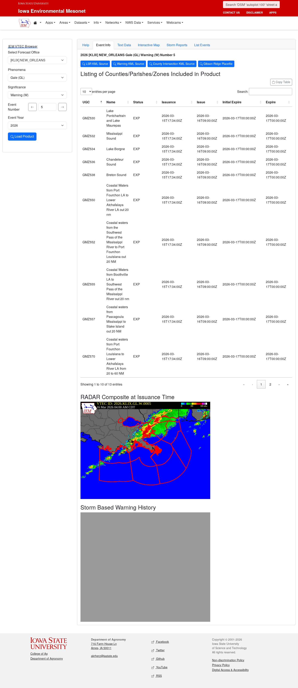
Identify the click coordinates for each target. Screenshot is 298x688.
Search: (242, 91)
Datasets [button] (80, 22)
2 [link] (270, 384)
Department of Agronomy (46, 658)
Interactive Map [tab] (149, 45)
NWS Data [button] (133, 22)
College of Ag (39, 654)
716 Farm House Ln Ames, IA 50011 (104, 646)
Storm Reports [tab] (177, 45)
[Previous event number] (32, 107)
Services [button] (153, 22)
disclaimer (254, 12)
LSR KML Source (96, 64)
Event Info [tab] (103, 45)
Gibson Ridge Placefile (218, 64)
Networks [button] (112, 22)
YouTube (161, 667)
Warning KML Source (130, 64)
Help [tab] (85, 45)
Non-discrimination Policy (228, 660)
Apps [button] (49, 22)
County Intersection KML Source (173, 64)
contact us (231, 12)
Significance (17, 87)
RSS (158, 676)
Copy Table (282, 82)
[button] (37, 23)
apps (273, 12)
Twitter (160, 650)
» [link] (288, 384)
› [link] (279, 384)
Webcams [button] (173, 22)
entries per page (103, 91)
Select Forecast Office (24, 52)
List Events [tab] (202, 45)
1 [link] (261, 384)
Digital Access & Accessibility (230, 670)
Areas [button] (63, 22)
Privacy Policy (221, 665)
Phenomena (17, 69)
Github (160, 659)
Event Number (13, 107)
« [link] (244, 384)
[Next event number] (62, 107)
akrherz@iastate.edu (104, 656)
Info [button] (96, 22)
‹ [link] (252, 384)
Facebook (162, 642)
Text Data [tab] (124, 45)
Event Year (16, 117)
